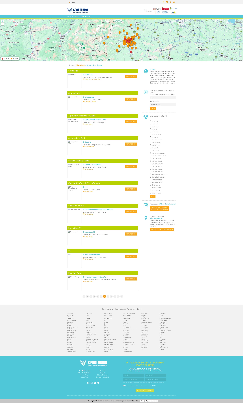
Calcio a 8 (70, 349)
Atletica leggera (71, 320)
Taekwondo (163, 313)
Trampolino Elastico (165, 330)
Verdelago (73, 70)
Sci (142, 324)
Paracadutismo (127, 337)
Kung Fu (106, 336)
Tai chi (161, 315)
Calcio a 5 (70, 346)
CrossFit (88, 317)
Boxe (68, 341)
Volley (161, 341)
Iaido (105, 317)
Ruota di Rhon (145, 318)
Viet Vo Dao (163, 339)
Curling (88, 318)
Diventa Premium (102, 375)
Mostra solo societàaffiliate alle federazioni (159, 208)
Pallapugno (126, 334)
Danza (87, 320)
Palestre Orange (76, 273)
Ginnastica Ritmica (91, 342)
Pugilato (143, 315)
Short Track (144, 330)
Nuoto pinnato (127, 315)
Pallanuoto (126, 332)
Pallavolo (125, 336)
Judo (105, 324)
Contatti (102, 373)
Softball (143, 339)
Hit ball (88, 349)
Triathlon (162, 332)
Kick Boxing (107, 332)
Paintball (125, 324)
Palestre (125, 325)
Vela (161, 337)
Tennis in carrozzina (165, 318)
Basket (69, 325)
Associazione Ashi (76, 138)
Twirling (162, 336)
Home (73, 2)
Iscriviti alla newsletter (145, 390)
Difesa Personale (90, 324)
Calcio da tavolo (71, 351)
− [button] (2, 24)
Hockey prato (108, 315)
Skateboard (144, 334)
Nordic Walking (108, 349)
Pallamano (126, 330)
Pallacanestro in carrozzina (130, 329)
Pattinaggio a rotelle (128, 342)
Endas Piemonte (76, 205)
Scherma (143, 320)
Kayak (106, 329)
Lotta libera (107, 341)
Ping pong (125, 348)
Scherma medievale (146, 322)
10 (118, 296)
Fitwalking (88, 332)
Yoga (161, 346)
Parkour (125, 341)
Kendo (106, 330)
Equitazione (89, 329)
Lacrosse (106, 337)
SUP (142, 349)
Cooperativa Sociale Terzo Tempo (84, 183)
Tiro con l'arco (164, 327)
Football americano (91, 334)
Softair (143, 337)
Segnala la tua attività (102, 377)
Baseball (69, 324)
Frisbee (88, 337)
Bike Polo (69, 336)
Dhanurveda (89, 322)
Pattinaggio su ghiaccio (129, 344)
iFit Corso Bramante (92, 254)
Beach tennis (70, 332)
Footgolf (88, 336)
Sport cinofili (144, 342)
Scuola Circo (144, 329)
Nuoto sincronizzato (128, 317)
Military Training (108, 342)
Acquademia (74, 93)
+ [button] (2, 21)
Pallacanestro (126, 327)
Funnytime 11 (74, 228)
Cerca (153, 109)
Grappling (88, 346)
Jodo (105, 320)
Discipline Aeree (90, 325)
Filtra (153, 196)
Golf (87, 344)
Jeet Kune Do (107, 318)
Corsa (87, 315)
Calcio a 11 (70, 344)
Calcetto (69, 342)
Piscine (125, 349)
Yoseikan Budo (164, 348)
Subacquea (144, 348)
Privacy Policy (84, 375)
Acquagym (70, 313)
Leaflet (241, 60)
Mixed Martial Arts (109, 344)
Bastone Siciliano (72, 330)
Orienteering (126, 318)
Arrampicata (70, 318)
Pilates (124, 346)
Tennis (161, 317)
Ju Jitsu (106, 322)
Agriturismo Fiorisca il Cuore (81, 115)
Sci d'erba (144, 325)
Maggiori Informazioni (151, 401)
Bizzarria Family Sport (78, 160)
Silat (142, 332)
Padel (124, 322)
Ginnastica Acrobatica (92, 339)
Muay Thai (107, 348)
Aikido (69, 317)
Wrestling (162, 344)
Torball (162, 329)
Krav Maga (107, 334)
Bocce (69, 339)
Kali (105, 325)
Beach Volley (70, 334)
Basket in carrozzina (72, 327)
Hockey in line (108, 313)
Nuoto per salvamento (129, 313)
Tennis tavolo (163, 320)
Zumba (162, 349)
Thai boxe (162, 322)
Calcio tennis (89, 313)
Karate (106, 327)
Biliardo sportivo (72, 337)
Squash (143, 344)
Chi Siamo (102, 371)
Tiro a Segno (163, 324)
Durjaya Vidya (89, 327)
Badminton (70, 322)
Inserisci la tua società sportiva (162, 229)
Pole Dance (144, 313)
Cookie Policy (84, 377)
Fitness (88, 330)
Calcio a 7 (70, 348)
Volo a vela (163, 342)
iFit (69, 250)
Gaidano (88, 142)
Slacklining (144, 336)
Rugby (143, 317)
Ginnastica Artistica (91, 341)
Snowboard (144, 341)
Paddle (125, 320)
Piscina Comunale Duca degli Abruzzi (99, 209)
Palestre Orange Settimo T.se (96, 277)
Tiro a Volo (163, 325)
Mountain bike (108, 346)
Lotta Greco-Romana (110, 339)
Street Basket (144, 346)
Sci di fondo (144, 327)
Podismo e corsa (127, 351)
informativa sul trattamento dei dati (146, 386)
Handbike (88, 348)
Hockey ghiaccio (90, 351)
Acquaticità (70, 315)
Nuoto (106, 351)
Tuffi (161, 334)
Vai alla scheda (131, 76)
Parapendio (126, 339)
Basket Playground (72, 329)
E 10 (86, 187)
